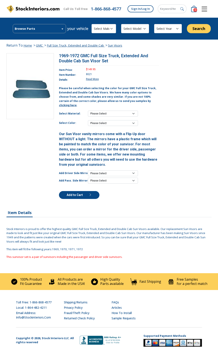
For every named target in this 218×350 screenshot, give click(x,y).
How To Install (122, 313)
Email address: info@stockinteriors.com (33, 315)
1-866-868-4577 (106, 9)
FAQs (115, 302)
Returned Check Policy (79, 318)
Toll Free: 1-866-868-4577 (34, 302)
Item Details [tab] (20, 212)
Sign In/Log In (140, 9)
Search (198, 28)
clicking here (68, 105)
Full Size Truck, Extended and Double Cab (76, 45)
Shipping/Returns (75, 302)
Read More (92, 79)
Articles (117, 308)
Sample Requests (124, 318)
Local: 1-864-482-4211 (31, 308)
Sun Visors (115, 45)
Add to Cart (75, 195)
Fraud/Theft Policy (76, 313)
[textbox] (39, 29)
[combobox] (39, 28)
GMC (40, 45)
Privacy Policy (73, 308)
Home (27, 45)
